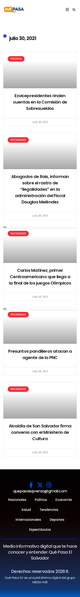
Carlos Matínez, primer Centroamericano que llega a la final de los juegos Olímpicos (40, 276)
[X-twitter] (40, 485)
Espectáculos (40, 529)
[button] (74, 9)
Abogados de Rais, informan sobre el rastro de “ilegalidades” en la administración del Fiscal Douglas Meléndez (40, 189)
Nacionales (17, 500)
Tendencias (48, 509)
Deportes (57, 519)
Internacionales (28, 519)
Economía (63, 500)
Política (41, 500)
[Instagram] (49, 485)
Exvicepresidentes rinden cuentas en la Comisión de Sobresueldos (40, 102)
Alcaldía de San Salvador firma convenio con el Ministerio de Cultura (40, 432)
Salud (26, 509)
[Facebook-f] (31, 485)
